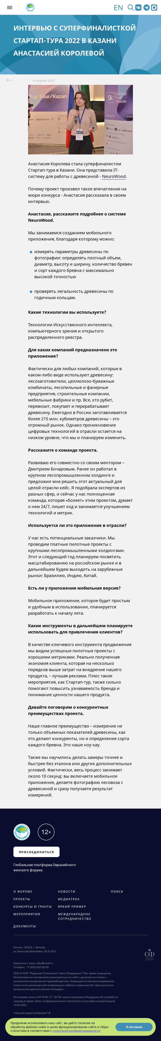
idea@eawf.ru (45, 963)
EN (118, 7)
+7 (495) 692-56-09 (37, 967)
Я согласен (134, 1027)
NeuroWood (114, 176)
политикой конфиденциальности (76, 1031)
